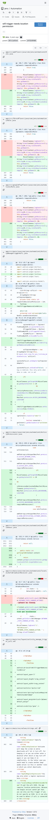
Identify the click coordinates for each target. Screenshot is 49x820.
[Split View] (40, 48)
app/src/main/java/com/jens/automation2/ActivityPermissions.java (26, 433)
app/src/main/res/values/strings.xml (22, 728)
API (38, 818)
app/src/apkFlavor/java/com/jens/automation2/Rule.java (26, 53)
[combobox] (35, 48)
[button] (9, 12)
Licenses (30, 818)
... (4, 31)
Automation (16, 8)
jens (6, 8)
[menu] (45, 48)
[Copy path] (3, 56)
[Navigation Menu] (45, 3)
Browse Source (40, 24)
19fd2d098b (31, 40)
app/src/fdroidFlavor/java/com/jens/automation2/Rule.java (26, 119)
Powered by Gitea (19, 812)
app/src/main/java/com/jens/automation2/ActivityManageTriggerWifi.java (26, 252)
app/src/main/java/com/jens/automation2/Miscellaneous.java (26, 526)
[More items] (46, 17)
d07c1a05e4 (13, 40)
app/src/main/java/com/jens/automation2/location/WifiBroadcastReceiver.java (26, 572)
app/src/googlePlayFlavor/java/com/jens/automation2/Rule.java (26, 186)
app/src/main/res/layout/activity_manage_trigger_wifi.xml (26, 640)
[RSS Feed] (3, 12)
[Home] (4, 3)
